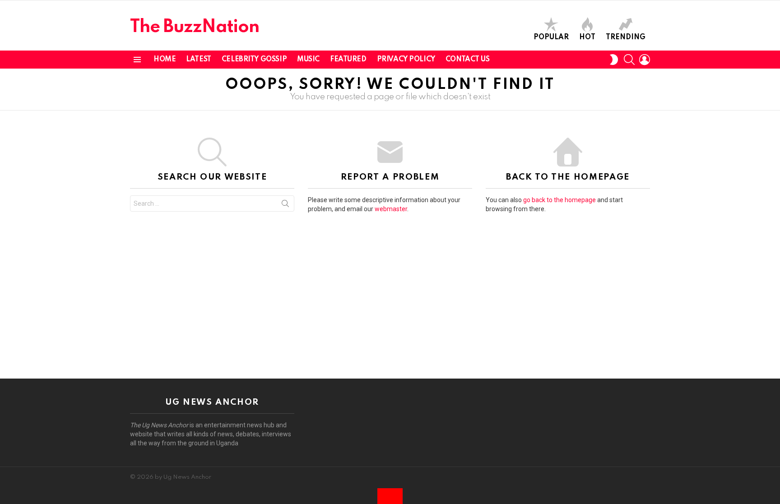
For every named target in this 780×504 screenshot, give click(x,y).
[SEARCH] (629, 60)
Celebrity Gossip (254, 59)
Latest (198, 59)
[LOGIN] (644, 60)
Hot (587, 37)
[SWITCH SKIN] (613, 60)
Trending (625, 37)
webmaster (391, 209)
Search (285, 205)
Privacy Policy (406, 59)
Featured (348, 59)
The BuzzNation (194, 27)
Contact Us (468, 59)
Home (164, 59)
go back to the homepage (559, 199)
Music (308, 59)
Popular (551, 37)
